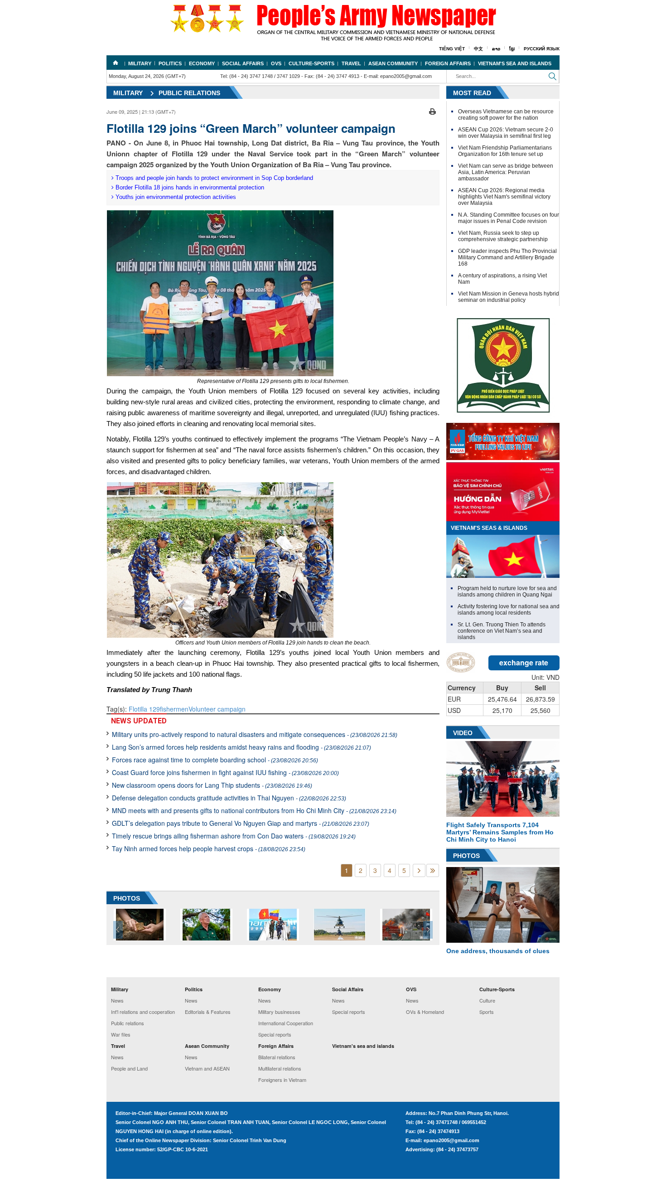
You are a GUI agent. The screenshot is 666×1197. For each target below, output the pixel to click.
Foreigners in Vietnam (282, 1079)
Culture (487, 1000)
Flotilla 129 (144, 708)
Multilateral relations (279, 1068)
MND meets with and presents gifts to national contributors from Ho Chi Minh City (254, 810)
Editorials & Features (208, 1011)
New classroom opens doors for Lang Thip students (212, 785)
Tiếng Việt (452, 48)
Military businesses (279, 1011)
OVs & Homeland (425, 1011)
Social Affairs (243, 63)
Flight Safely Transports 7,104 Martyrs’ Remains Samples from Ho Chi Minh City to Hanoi (500, 832)
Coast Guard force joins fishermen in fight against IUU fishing (225, 772)
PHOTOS (126, 898)
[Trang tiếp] (419, 870)
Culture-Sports (311, 63)
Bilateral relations (276, 1057)
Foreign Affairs (448, 63)
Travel (351, 63)
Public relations (189, 93)
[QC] (503, 439)
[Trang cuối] (432, 870)
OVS (276, 63)
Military (139, 63)
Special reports (274, 1034)
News (117, 1000)
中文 (478, 48)
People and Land (129, 1068)
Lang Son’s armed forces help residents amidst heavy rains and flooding (241, 746)
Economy (202, 63)
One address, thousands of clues (498, 951)
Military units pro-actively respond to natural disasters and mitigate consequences (254, 734)
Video (463, 733)
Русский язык (542, 48)
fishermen (174, 708)
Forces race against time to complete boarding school (215, 759)
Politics (170, 63)
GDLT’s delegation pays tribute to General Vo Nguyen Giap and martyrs (240, 823)
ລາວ (496, 48)
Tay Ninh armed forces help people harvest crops (208, 848)
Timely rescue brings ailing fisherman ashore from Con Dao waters (234, 835)
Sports (486, 1011)
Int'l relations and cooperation (143, 1011)
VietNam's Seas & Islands (489, 528)
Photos (466, 855)
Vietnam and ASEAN (207, 1068)
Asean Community (393, 63)
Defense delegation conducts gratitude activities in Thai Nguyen (229, 797)
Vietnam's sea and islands (514, 63)
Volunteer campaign (217, 708)
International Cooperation (285, 1023)
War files (120, 1034)
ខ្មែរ (512, 48)
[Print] (432, 110)
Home (115, 62)
